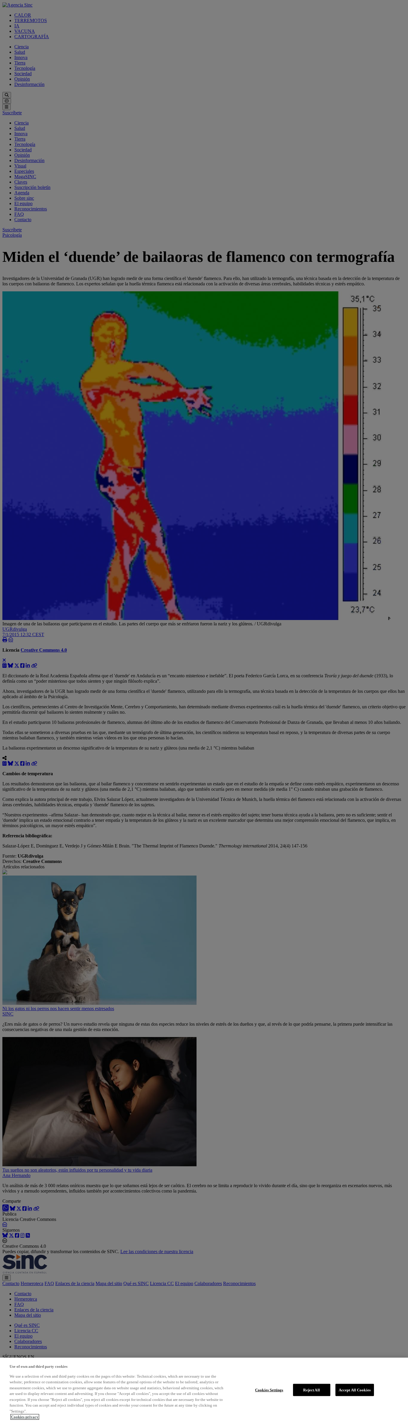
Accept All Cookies (355, 1389)
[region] (204, 1390)
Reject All (311, 1389)
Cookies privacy (25, 1417)
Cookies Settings (269, 1389)
